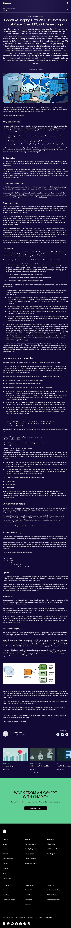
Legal (4, 873)
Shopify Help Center (31, 849)
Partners (5, 863)
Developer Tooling (35, 763)
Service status (7, 878)
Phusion (23, 189)
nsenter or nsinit (38, 516)
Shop (4, 890)
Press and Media (8, 859)
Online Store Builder (53, 890)
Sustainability (29, 890)
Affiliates (5, 868)
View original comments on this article (14, 721)
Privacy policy (20, 917)
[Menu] (68, 3)
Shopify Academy (30, 859)
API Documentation (53, 849)
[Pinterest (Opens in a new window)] (29, 923)
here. (46, 495)
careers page (24, 717)
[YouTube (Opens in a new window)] (12, 923)
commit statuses (60, 640)
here (23, 115)
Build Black (28, 895)
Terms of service (8, 917)
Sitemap (30, 917)
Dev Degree (51, 854)
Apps (58, 763)
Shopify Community (31, 863)
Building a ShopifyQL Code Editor (40, 766)
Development (7, 763)
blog (29, 16)
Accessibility (29, 900)
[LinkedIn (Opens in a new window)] (24, 923)
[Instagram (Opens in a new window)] (16, 923)
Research (28, 904)
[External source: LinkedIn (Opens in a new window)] (66, 734)
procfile (61, 411)
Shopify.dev (51, 844)
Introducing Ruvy (8, 766)
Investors (5, 854)
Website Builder (52, 895)
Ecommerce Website (53, 900)
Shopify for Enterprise (9, 900)
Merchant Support (30, 844)
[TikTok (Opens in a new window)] (20, 923)
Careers (5, 849)
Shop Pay (6, 895)
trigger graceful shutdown (30, 590)
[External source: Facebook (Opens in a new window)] (57, 734)
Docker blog (43, 197)
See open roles (35, 808)
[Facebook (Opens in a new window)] (4, 923)
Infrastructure (38, 16)
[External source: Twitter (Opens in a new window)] (62, 734)
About (4, 844)
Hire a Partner (29, 854)
